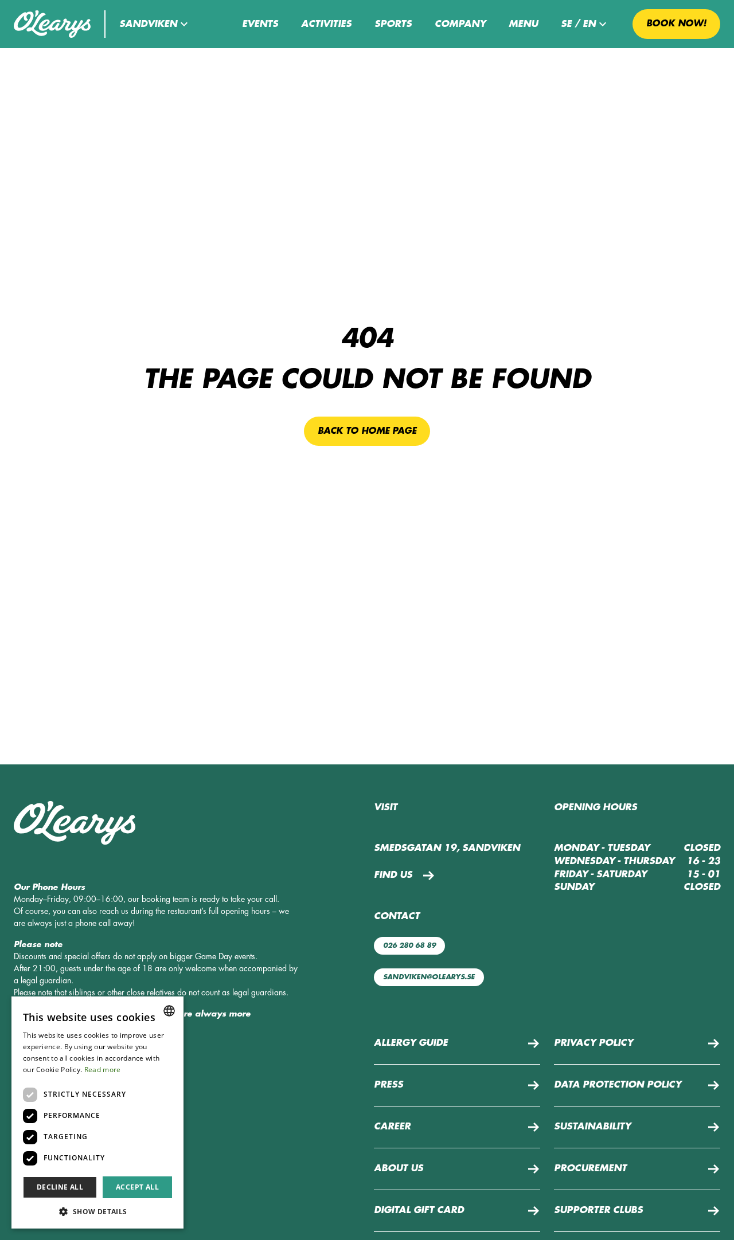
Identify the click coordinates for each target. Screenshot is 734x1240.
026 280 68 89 (409, 945)
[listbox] (169, 1011)
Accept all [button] (137, 1187)
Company (460, 24)
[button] (155, 24)
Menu (523, 24)
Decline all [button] (60, 1187)
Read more (102, 1069)
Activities (326, 24)
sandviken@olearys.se (429, 977)
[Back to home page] (52, 24)
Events (260, 24)
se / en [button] (578, 24)
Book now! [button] (676, 23)
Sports (393, 24)
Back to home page (367, 430)
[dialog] (97, 1112)
